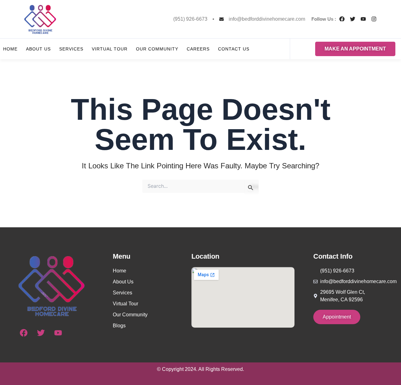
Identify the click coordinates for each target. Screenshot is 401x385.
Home (10, 48)
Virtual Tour (110, 48)
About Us (38, 48)
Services (71, 48)
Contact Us (233, 48)
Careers (198, 48)
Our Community (157, 48)
